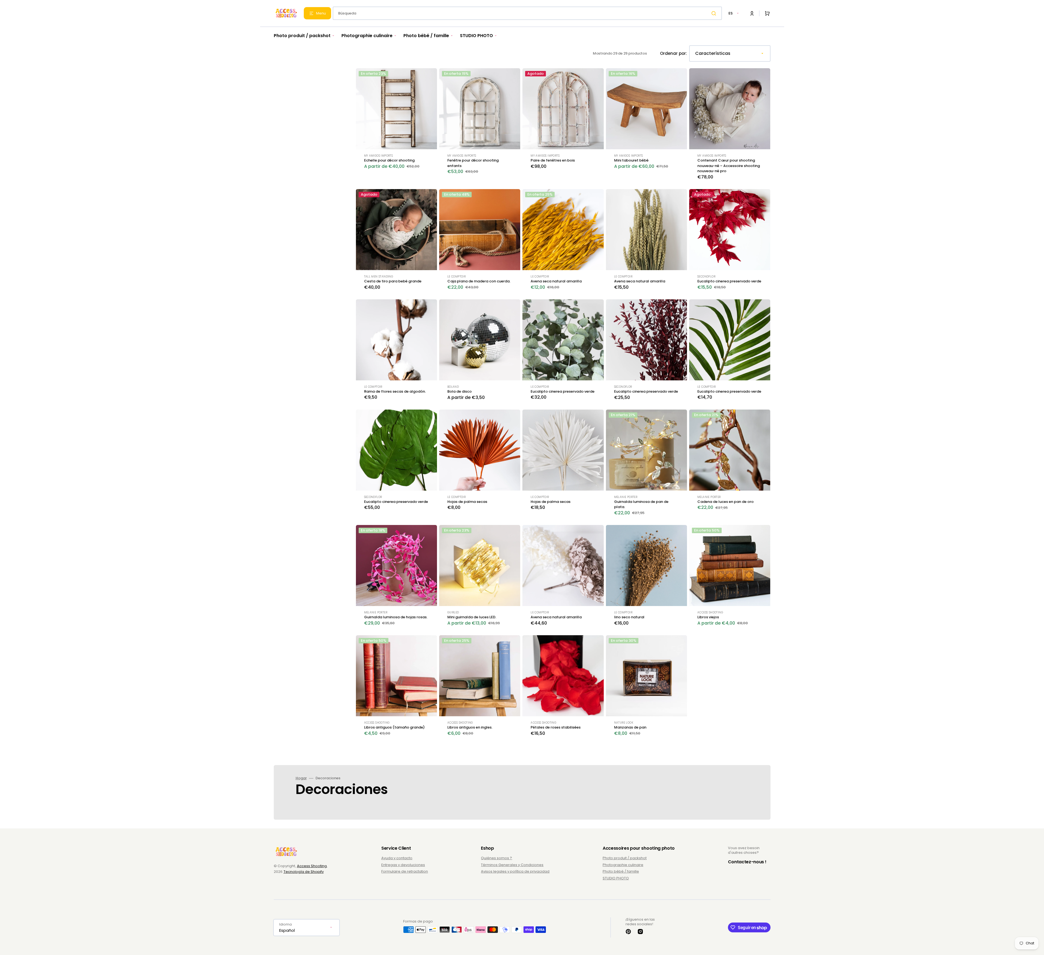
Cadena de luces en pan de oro (725, 501)
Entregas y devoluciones (403, 864)
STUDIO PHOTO (616, 878)
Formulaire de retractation (404, 871)
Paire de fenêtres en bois (553, 160)
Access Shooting (312, 866)
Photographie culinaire (623, 864)
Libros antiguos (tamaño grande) (394, 727)
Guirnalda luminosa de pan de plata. (641, 504)
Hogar (301, 778)
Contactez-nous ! (747, 862)
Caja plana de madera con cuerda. (478, 281)
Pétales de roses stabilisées (556, 727)
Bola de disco (459, 391)
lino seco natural (629, 617)
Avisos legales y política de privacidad (515, 871)
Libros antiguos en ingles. (469, 727)
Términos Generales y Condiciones (512, 864)
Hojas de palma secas (467, 501)
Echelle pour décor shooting (389, 160)
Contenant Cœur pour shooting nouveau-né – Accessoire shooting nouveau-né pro (728, 166)
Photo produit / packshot (625, 858)
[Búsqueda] (715, 13)
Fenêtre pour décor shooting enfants (473, 163)
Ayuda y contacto (396, 858)
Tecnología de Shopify (304, 871)
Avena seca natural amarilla (556, 281)
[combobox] (527, 13)
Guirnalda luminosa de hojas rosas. (395, 617)
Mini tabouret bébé (631, 160)
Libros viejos (708, 617)
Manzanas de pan (630, 727)
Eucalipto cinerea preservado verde (729, 281)
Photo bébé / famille (621, 871)
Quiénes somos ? (496, 858)
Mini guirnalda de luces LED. (471, 617)
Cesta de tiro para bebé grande (392, 281)
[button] (752, 13)
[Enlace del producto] (396, 127)
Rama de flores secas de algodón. (395, 391)
